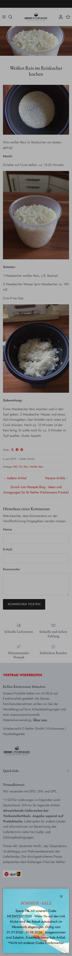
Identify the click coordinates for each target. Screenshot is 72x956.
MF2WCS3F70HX (19, 916)
